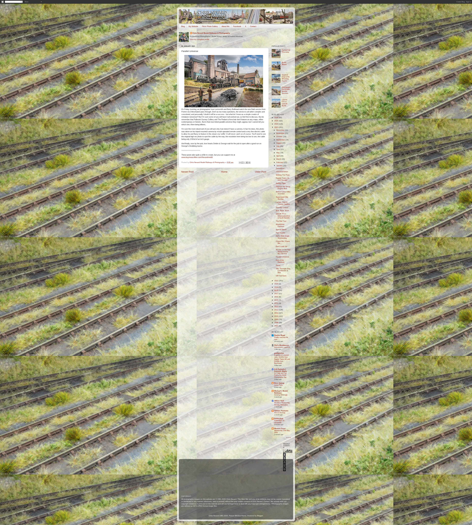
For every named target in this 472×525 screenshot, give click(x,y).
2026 (276, 118)
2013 (276, 307)
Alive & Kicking (279, 413)
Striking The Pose (283, 175)
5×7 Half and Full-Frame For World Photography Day (280, 375)
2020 (276, 284)
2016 (276, 297)
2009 (276, 319)
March (279, 159)
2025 (276, 121)
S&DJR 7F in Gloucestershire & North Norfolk (283, 216)
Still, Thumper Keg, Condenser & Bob (283, 270)
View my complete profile (199, 39)
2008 (276, 323)
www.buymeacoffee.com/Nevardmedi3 (197, 157)
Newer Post (187, 171)
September (280, 140)
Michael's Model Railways (281, 392)
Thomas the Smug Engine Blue (283, 187)
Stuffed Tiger (281, 183)
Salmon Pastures (281, 411)
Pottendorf (278, 419)
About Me (225, 26)
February (280, 162)
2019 (276, 287)
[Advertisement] (241, 475)
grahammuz (279, 353)
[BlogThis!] (242, 162)
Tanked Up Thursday (286, 51)
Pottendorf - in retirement (279, 422)
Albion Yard (279, 401)
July (278, 146)
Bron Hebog (279, 383)
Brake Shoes (284, 63)
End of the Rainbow (280, 261)
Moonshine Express (280, 225)
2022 (276, 281)
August (279, 143)
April (278, 156)
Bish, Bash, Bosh (282, 211)
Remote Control (282, 207)
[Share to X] (244, 162)
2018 (276, 290)
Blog (183, 26)
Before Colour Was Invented (283, 193)
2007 (276, 326)
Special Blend (281, 230)
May (278, 153)
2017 (276, 293)
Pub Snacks (280, 233)
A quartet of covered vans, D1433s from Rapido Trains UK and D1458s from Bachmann (282, 359)
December (280, 130)
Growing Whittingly (281, 395)
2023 (276, 127)
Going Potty (278, 385)
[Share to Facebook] (247, 162)
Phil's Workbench (281, 345)
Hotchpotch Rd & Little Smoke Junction (286, 90)
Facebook (237, 26)
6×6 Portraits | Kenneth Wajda (280, 370)
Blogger (260, 516)
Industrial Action (282, 172)
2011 (276, 313)
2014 (276, 303)
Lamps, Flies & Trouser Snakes (283, 203)
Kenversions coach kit (282, 347)
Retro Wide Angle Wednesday (282, 237)
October (279, 136)
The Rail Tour (281, 221)
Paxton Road (279, 335)
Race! (278, 265)
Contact (253, 26)
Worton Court (280, 428)
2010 (276, 316)
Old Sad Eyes (281, 276)
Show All (288, 437)
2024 (276, 124)
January (279, 166)
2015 (276, 300)
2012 (276, 310)
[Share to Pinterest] (249, 162)
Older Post (260, 171)
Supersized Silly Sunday (282, 198)
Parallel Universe (282, 257)
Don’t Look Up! (281, 246)
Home (224, 171)
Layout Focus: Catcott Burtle (284, 103)
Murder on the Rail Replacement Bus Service (283, 252)
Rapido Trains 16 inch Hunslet (282, 179)
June (278, 149)
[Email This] (240, 162)
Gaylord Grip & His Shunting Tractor (286, 78)
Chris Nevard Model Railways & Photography (211, 33)
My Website (193, 26)
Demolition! (280, 168)
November (280, 133)
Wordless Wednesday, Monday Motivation (282, 404)
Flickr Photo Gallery (210, 26)
